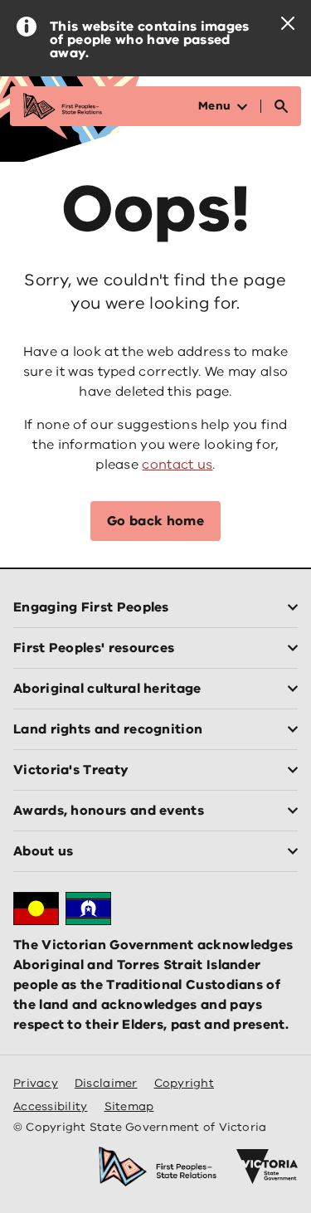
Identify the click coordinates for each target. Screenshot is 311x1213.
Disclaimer (106, 1083)
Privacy (35, 1083)
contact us (177, 464)
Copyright (184, 1083)
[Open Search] (281, 106)
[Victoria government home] (267, 1166)
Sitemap (129, 1106)
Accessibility (50, 1106)
